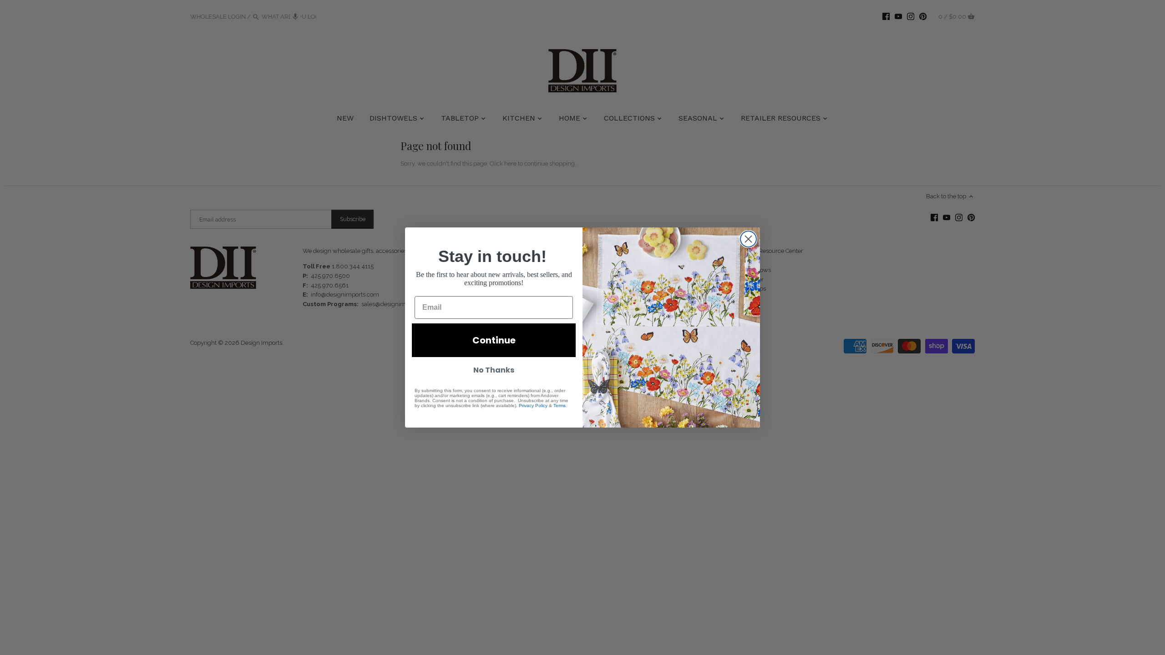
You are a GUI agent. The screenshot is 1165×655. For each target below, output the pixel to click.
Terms (559, 405)
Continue (494, 340)
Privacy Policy (533, 405)
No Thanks (493, 370)
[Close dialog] (748, 239)
